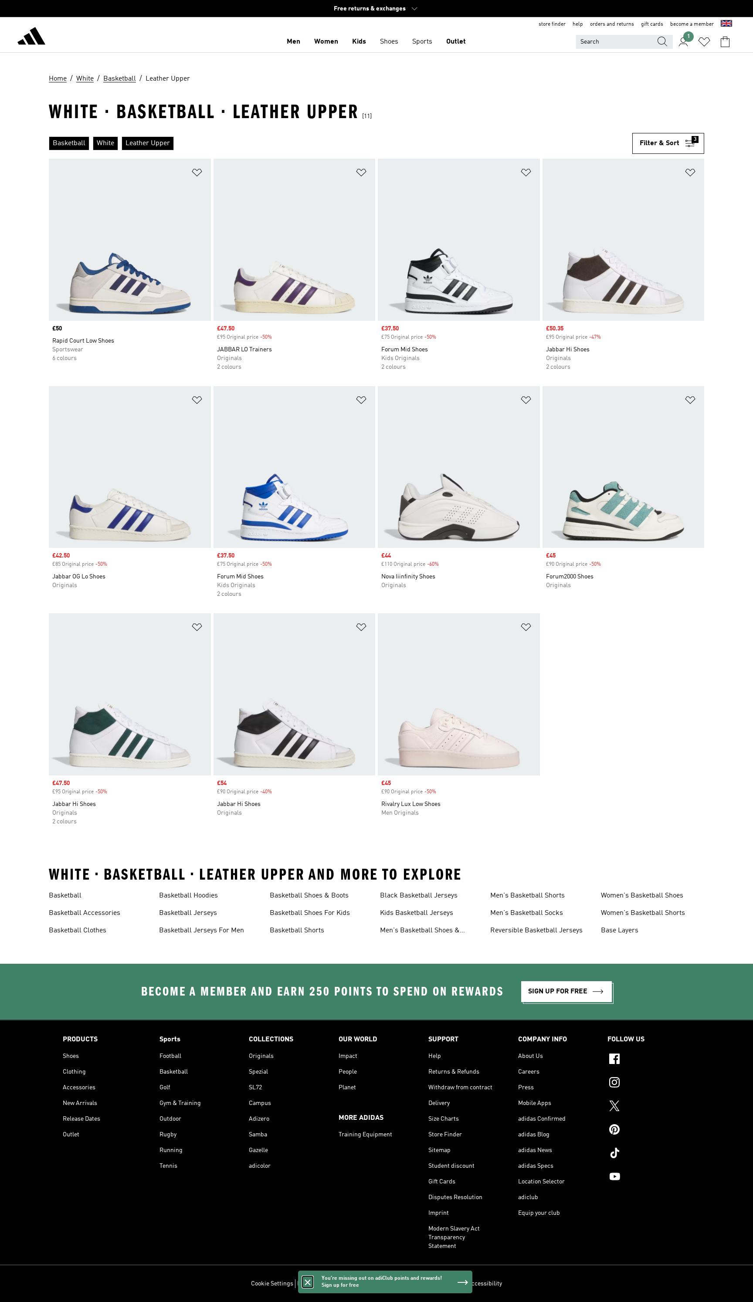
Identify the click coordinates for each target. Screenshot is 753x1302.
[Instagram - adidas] (648, 1083)
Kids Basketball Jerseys (416, 913)
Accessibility (485, 1284)
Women (326, 41)
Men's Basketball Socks (526, 913)
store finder (552, 24)
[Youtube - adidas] (648, 1178)
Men (293, 41)
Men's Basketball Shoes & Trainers (420, 931)
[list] (340, 143)
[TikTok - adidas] (648, 1154)
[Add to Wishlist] (197, 174)
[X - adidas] (648, 1107)
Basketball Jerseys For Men (201, 930)
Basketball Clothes (77, 930)
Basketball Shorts (297, 930)
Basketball (65, 895)
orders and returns (612, 24)
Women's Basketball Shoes (642, 895)
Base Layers (619, 930)
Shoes (389, 41)
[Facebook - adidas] (648, 1060)
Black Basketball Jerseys (419, 895)
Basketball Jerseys (188, 913)
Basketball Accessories (84, 913)
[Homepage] (31, 37)
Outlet (456, 41)
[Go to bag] (725, 41)
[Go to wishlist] (704, 41)
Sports (422, 41)
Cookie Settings (272, 1284)
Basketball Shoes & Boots (309, 895)
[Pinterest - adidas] (648, 1130)
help (578, 24)
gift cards (652, 24)
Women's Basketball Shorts (643, 913)
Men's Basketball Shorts (527, 895)
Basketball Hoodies (188, 895)
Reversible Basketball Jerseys (536, 930)
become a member (692, 24)
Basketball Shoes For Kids (310, 913)
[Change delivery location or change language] (726, 24)
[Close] (307, 1282)
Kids (359, 41)
